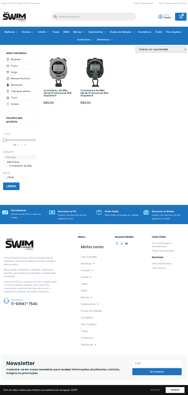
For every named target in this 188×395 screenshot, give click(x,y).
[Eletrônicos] (4, 162)
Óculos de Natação (120, 32)
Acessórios (83, 39)
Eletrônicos (103, 39)
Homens (26, 32)
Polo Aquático (174, 32)
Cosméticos (144, 32)
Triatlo (158, 32)
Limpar (11, 186)
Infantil (41, 32)
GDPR (74, 390)
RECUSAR (155, 390)
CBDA (66, 32)
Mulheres (10, 32)
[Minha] (160, 17)
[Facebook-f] (117, 244)
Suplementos (95, 32)
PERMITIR (175, 390)
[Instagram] (122, 244)
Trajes (55, 32)
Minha (166, 15)
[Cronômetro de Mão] (6, 166)
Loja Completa (89, 256)
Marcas (77, 32)
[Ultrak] (4, 177)
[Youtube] (127, 244)
